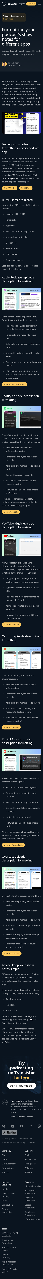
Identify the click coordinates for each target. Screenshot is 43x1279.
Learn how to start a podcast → (23, 1117)
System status (31, 1159)
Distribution (7, 1205)
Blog (4, 1155)
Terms (13, 1138)
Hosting (5, 1189)
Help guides (30, 1163)
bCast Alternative (32, 1219)
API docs (29, 1168)
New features (8, 1168)
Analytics (6, 1200)
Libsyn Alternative (33, 1186)
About (4, 1159)
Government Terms (26, 1138)
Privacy (5, 1138)
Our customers (9, 1163)
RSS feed (16, 175)
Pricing (28, 1155)
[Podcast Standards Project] (9, 1132)
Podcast (5, 1172)
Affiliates (29, 1172)
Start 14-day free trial (21, 1085)
